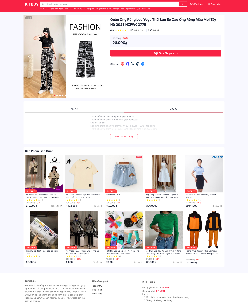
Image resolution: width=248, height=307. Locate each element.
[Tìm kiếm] (183, 4)
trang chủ (97, 286)
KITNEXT (160, 291)
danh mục (97, 293)
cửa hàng (97, 289)
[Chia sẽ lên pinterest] (122, 64)
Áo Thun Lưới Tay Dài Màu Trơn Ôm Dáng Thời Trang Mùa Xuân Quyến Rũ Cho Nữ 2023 (163, 253)
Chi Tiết (74, 109)
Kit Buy (165, 287)
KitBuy (32, 4)
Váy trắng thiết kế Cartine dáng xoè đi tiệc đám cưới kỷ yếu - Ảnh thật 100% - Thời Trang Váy (162, 197)
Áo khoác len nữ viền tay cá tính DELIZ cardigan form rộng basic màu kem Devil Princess (43, 197)
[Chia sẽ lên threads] (137, 64)
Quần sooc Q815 (113, 194)
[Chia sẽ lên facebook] (127, 64)
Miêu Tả (173, 109)
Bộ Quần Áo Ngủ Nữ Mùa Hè (99, 9)
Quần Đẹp (130, 9)
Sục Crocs (141, 9)
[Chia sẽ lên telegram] (142, 64)
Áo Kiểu (43, 9)
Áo (149, 9)
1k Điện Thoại (119, 9)
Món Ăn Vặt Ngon (77, 9)
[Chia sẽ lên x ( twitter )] (133, 64)
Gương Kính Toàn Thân (58, 9)
